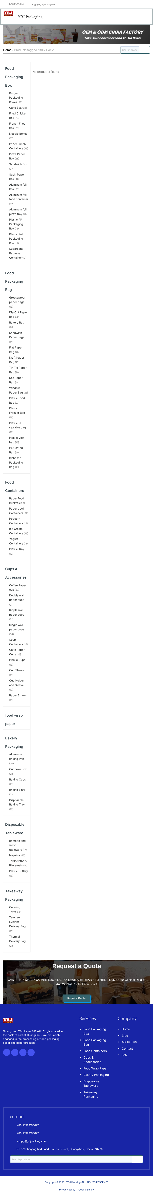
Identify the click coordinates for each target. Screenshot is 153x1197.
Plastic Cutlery (18, 871)
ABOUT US (129, 1042)
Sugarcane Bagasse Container (16, 253)
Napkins (14, 855)
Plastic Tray (16, 549)
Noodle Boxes (18, 133)
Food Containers (95, 1051)
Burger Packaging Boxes (16, 97)
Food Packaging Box (14, 76)
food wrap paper (95, 1068)
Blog (125, 1036)
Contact (127, 1048)
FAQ (124, 1055)
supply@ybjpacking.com (43, 4)
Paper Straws (18, 695)
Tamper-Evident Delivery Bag (17, 922)
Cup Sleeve (16, 670)
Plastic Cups (17, 659)
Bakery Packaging (96, 1075)
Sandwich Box (18, 164)
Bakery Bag (16, 322)
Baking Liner (17, 789)
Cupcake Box (18, 769)
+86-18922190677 (15, 4)
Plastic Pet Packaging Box (16, 238)
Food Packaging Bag (14, 281)
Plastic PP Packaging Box (16, 224)
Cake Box (15, 107)
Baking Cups (17, 779)
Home (7, 50)
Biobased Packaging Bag (16, 462)
